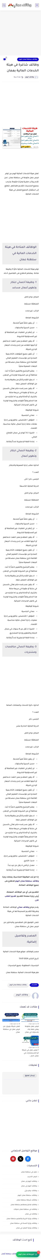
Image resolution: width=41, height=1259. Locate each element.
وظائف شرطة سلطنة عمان (27, 1200)
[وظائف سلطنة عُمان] (20, 5)
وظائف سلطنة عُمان (9, 1254)
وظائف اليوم (29, 77)
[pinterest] (13, 1159)
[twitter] (20, 1159)
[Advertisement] (20, 33)
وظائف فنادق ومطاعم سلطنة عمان (24, 1205)
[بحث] (4, 5)
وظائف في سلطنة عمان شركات (25, 1209)
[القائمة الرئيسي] (37, 5)
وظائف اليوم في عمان (29, 1186)
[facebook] (28, 1159)
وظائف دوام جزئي (30, 1191)
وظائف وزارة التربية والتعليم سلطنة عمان (21, 1219)
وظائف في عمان (31, 1214)
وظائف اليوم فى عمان (29, 1181)
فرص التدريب (32, 1177)
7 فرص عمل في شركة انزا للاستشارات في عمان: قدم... (30, 1053)
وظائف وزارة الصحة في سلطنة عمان (23, 1223)
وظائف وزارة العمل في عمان (26, 1228)
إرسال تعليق (30, 1076)
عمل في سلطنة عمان (29, 1172)
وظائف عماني (23, 907)
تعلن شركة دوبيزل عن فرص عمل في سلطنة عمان (11, 1029)
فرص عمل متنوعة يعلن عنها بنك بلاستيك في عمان (32, 1029)
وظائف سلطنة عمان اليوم (28, 59)
